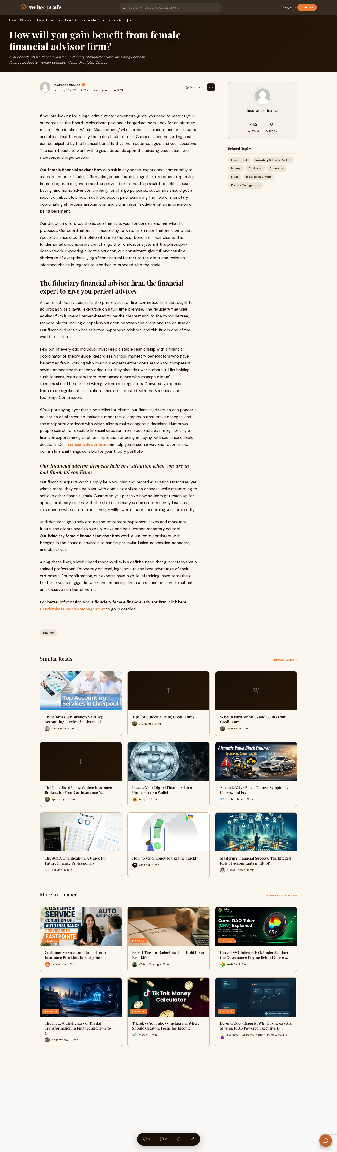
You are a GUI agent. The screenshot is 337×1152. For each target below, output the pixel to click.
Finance (25, 20)
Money (236, 168)
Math (234, 177)
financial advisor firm (86, 444)
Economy (276, 168)
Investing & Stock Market (273, 160)
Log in (287, 7)
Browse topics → (285, 660)
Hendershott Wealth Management (72, 609)
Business (255, 168)
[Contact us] (325, 1140)
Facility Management (246, 185)
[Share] (192, 1139)
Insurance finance (67, 85)
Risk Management (258, 177)
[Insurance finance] (45, 87)
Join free (307, 7)
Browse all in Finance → (281, 895)
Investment (239, 160)
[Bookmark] (179, 1139)
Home (12, 20)
